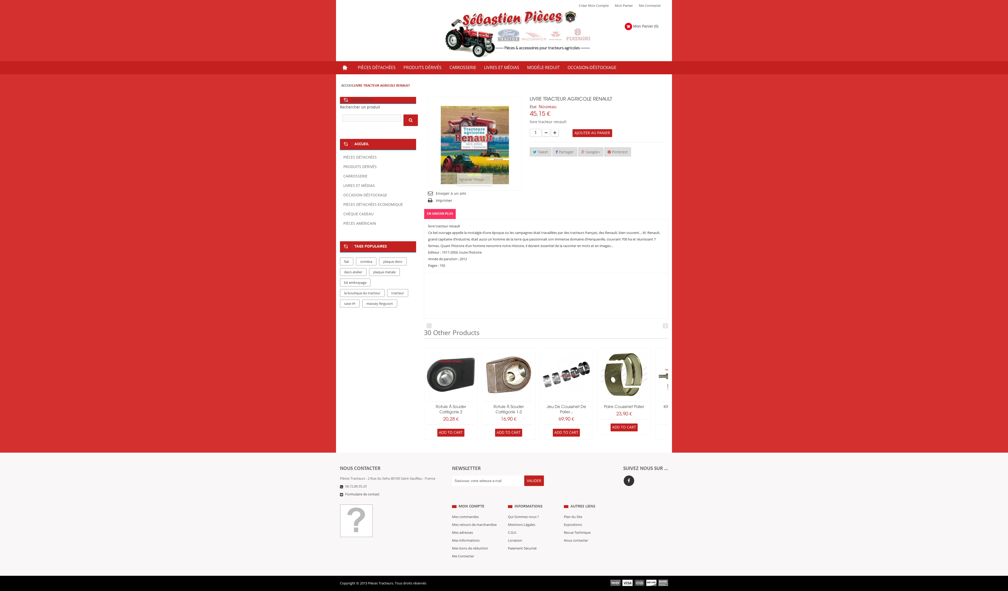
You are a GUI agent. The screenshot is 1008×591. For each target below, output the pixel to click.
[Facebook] (629, 480)
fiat (346, 262)
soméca (366, 262)
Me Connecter (650, 6)
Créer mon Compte (594, 6)
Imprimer (444, 200)
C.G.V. (512, 533)
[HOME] (345, 67)
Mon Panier (624, 6)
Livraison (515, 540)
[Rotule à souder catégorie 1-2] (509, 375)
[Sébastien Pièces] (528, 34)
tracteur (397, 293)
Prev (429, 325)
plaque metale (384, 272)
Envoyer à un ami (451, 193)
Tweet (542, 152)
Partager (566, 152)
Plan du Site (573, 517)
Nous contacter (576, 540)
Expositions (573, 525)
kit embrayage (355, 283)
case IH (349, 304)
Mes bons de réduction (470, 548)
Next (665, 325)
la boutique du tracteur (362, 293)
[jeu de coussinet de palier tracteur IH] (566, 375)
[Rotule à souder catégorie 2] (451, 375)
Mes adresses (462, 533)
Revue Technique (577, 533)
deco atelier (353, 272)
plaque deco (392, 262)
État (533, 107)
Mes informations (466, 540)
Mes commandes (465, 517)
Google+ (592, 152)
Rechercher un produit (360, 107)
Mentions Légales (521, 525)
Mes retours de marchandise (474, 525)
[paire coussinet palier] (624, 375)
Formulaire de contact (362, 494)
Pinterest (619, 152)
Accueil (347, 86)
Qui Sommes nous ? (523, 517)
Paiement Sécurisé (522, 548)
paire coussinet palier (624, 407)
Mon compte (471, 506)
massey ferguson (379, 304)
